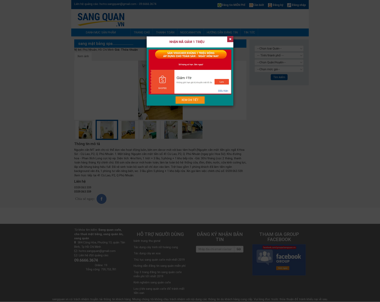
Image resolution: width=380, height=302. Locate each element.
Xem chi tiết (190, 100)
